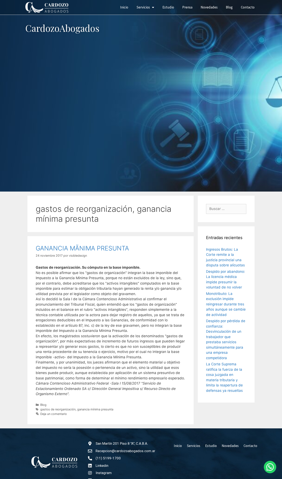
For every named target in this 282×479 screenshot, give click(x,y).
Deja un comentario (53, 414)
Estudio (168, 7)
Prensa (187, 7)
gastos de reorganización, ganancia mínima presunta (76, 409)
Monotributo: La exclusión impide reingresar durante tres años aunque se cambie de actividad (226, 304)
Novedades (209, 7)
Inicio (124, 7)
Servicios (143, 7)
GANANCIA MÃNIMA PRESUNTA (82, 248)
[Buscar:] (226, 209)
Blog (229, 7)
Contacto (248, 7)
